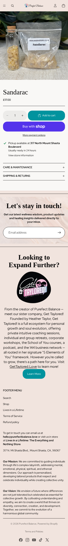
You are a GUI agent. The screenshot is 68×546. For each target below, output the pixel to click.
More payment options (34, 135)
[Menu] (4, 5)
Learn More (34, 374)
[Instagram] (27, 540)
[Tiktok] (40, 540)
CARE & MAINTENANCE (17, 167)
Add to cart (48, 115)
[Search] (12, 6)
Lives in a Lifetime (13, 410)
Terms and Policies (34, 531)
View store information (21, 155)
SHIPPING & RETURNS (16, 176)
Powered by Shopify (48, 523)
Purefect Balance (27, 523)
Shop (6, 404)
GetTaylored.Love (23, 366)
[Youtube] (34, 540)
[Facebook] (21, 540)
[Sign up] (59, 233)
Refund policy (11, 422)
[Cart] (63, 6)
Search (7, 398)
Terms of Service (12, 416)
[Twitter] (47, 540)
